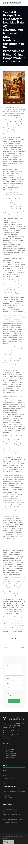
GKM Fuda (6, 795)
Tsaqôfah (5, 783)
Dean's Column (15, 61)
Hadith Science (7, 817)
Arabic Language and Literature (11, 811)
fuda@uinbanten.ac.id (10, 743)
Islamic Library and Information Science (13, 819)
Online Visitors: (10, 749)
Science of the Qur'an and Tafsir (11, 814)
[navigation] (8, 842)
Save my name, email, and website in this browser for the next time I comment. (13, 693)
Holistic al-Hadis (7, 778)
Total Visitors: (9, 757)
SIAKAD (5, 793)
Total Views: (9, 755)
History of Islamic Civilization (10, 822)
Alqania (5, 775)
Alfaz (4, 773)
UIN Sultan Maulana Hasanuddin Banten (14, 791)
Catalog (5, 780)
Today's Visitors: (10, 753)
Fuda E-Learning (7, 797)
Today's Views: (10, 751)
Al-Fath (5, 770)
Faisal (7, 61)
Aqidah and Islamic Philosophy (11, 809)
